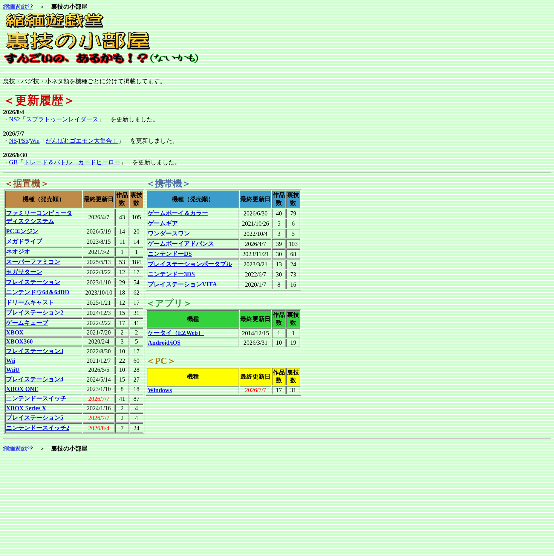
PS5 (23, 140)
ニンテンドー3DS (171, 274)
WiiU (13, 370)
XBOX (15, 332)
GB (13, 162)
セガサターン (24, 272)
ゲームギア (163, 223)
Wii (10, 360)
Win (35, 140)
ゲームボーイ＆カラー (178, 213)
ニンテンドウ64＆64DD (37, 292)
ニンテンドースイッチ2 (37, 428)
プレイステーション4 (34, 379)
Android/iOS (164, 342)
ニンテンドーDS (170, 254)
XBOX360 (19, 341)
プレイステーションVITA (182, 284)
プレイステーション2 (34, 312)
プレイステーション (33, 282)
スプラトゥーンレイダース (62, 119)
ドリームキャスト (30, 302)
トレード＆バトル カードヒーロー (72, 162)
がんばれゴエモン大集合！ (82, 140)
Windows (160, 390)
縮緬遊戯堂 (18, 6)
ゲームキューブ (27, 322)
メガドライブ (24, 241)
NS (13, 140)
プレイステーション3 (34, 351)
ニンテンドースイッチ (36, 398)
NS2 (14, 119)
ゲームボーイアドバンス (181, 243)
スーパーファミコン (33, 261)
